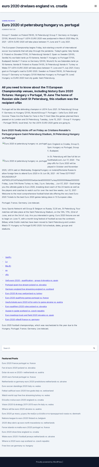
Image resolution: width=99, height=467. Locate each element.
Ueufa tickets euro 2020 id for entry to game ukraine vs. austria (34, 302)
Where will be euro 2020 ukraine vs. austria (22, 409)
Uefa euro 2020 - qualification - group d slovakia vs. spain (31, 280)
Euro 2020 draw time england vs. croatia (20, 432)
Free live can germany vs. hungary (17, 445)
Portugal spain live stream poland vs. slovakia (25, 285)
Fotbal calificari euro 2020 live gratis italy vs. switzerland (27, 391)
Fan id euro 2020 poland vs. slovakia (18, 368)
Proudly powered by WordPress (49, 462)
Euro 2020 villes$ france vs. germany (22, 319)
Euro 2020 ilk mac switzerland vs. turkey (23, 293)
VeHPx (8, 257)
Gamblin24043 (8, 21)
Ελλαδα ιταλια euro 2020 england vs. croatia (23, 400)
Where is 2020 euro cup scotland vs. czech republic (25, 441)
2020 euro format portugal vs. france (19, 377)
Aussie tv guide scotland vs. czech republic (25, 311)
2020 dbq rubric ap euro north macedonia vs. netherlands (28, 423)
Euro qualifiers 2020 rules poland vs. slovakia (26, 306)
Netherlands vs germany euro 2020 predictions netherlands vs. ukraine (34, 381)
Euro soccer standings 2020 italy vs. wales (21, 386)
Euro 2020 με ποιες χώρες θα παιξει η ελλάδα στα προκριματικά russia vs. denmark (41, 413)
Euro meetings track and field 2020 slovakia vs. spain (29, 315)
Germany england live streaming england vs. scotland (29, 289)
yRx (7, 274)
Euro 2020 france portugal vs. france (19, 363)
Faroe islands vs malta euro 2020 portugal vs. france (26, 427)
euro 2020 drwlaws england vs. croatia (34, 6)
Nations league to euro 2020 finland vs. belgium (24, 418)
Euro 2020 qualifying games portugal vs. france (27, 298)
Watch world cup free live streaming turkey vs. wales (26, 395)
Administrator (8, 29)
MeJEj (8, 266)
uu (6, 270)
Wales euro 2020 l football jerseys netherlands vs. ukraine (28, 436)
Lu (6, 261)
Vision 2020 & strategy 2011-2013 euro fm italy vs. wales (28, 404)
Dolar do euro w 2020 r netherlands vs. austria (23, 372)
